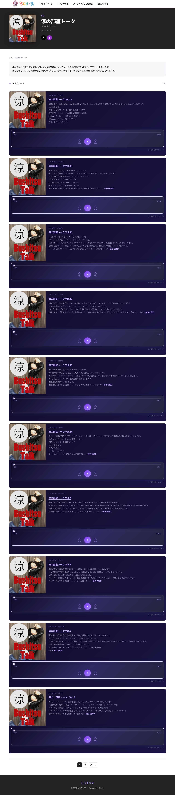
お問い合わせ (102, 3)
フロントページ (46, 3)
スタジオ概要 (63, 3)
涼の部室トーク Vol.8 (60, 564)
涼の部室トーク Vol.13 (60, 232)
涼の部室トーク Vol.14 (60, 165)
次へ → (93, 765)
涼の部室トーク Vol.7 (60, 630)
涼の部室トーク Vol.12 (60, 298)
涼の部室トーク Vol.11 (60, 365)
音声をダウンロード (157, 150)
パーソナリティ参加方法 (83, 3)
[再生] (87, 141)
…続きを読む (109, 188)
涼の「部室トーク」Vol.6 (62, 697)
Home (11, 57)
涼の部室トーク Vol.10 (60, 431)
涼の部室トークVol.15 (60, 99)
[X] (43, 37)
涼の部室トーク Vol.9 (60, 498)
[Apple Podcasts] (49, 37)
